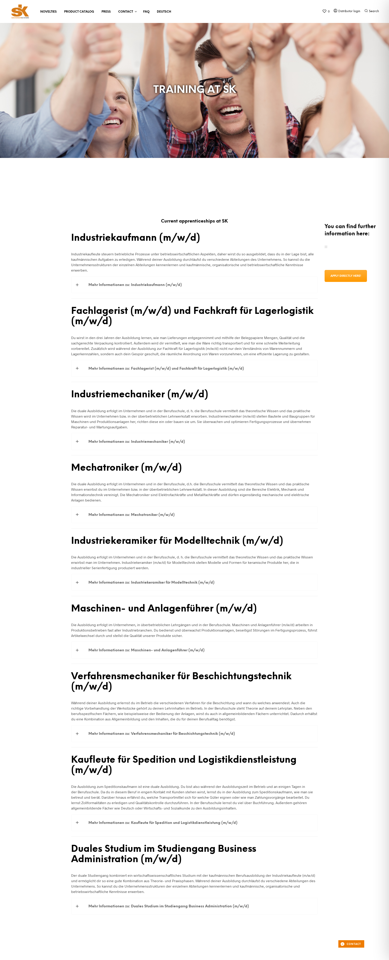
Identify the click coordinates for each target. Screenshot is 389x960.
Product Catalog (79, 11)
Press (106, 11)
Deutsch (164, 11)
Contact (125, 11)
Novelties (48, 11)
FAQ (146, 11)
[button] (326, 11)
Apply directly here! (345, 275)
